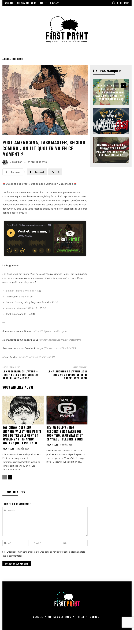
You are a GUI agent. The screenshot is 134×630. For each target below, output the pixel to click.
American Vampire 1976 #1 (20, 308)
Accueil (6, 58)
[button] (120, 3)
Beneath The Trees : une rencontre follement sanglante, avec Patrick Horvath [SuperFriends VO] (111, 92)
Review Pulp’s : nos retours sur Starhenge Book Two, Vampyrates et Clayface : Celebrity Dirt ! (65, 433)
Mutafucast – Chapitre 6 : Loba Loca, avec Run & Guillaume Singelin (111, 121)
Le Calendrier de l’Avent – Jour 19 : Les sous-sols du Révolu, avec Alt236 (20, 374)
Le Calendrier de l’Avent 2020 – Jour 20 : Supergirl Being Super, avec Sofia (68, 374)
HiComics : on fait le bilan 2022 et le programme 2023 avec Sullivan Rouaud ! (111, 150)
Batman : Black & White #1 (20, 290)
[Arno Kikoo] (5, 162)
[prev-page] (4, 477)
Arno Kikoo (16, 162)
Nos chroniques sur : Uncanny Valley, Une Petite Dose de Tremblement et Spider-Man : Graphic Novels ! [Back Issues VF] (22, 435)
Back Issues (18, 58)
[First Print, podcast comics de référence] (67, 29)
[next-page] (10, 477)
